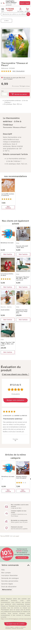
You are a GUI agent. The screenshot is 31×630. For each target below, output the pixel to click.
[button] (15, 565)
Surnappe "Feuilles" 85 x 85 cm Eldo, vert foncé (22, 278)
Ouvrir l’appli (24, 3)
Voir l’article (8, 207)
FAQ (3, 570)
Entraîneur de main (7, 243)
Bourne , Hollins (6, 307)
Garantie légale (7, 584)
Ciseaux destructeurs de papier (21, 477)
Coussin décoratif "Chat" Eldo (22, 246)
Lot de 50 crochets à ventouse (8, 194)
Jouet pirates (5, 310)
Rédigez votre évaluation (15, 400)
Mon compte (6, 573)
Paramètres (8, 628)
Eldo (17, 243)
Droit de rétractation (9, 587)
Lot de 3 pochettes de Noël (7, 274)
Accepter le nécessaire (20, 627)
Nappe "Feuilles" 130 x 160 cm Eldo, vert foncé (8, 344)
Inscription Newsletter (9, 575)
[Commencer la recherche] (28, 14)
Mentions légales (10, 627)
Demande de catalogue (10, 578)
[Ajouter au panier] (19, 91)
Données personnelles (9, 581)
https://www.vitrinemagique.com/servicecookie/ (16, 619)
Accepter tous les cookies (16, 624)
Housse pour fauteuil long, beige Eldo (22, 311)
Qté (2, 91)
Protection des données (17, 628)
